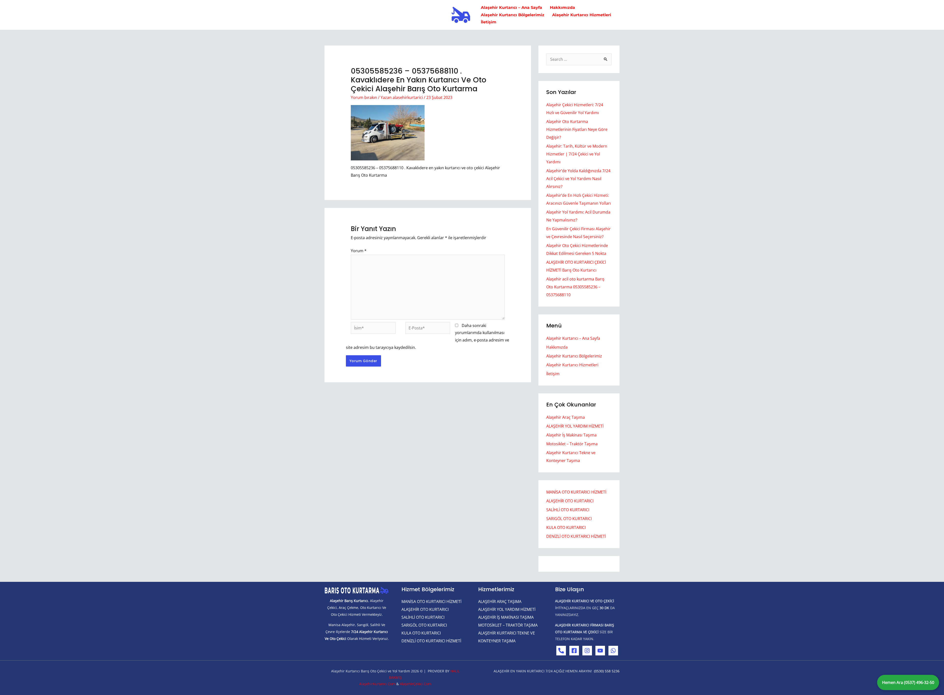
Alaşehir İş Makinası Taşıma (571, 435)
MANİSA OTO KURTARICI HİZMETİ (576, 492)
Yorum (359, 250)
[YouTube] (600, 650)
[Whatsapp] (613, 650)
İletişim (553, 373)
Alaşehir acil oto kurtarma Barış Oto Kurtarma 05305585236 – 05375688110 (575, 286)
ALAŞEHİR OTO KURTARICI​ (569, 501)
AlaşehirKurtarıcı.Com (377, 683)
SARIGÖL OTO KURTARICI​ (569, 518)
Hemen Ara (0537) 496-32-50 (908, 682)
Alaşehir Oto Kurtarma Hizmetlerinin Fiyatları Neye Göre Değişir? (576, 129)
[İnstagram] (587, 650)
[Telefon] (561, 650)
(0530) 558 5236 (607, 671)
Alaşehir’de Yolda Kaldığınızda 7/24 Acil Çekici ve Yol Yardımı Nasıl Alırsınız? (578, 178)
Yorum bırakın (364, 97)
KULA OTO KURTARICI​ (566, 527)
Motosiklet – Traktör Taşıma (572, 444)
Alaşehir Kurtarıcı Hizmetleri (572, 365)
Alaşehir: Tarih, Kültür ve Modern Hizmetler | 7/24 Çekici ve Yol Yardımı (576, 154)
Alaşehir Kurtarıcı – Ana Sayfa (573, 338)
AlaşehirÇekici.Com (415, 683)
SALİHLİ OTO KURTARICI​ (567, 509)
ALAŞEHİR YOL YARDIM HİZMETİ (575, 426)
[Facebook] (574, 650)
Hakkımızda (557, 347)
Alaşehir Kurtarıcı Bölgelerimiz (574, 356)
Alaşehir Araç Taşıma (565, 417)
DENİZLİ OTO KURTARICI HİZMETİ (576, 536)
